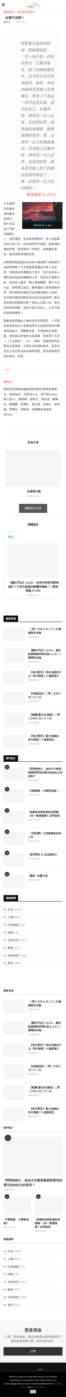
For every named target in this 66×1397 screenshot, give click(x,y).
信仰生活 (13, 940)
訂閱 (33, 1351)
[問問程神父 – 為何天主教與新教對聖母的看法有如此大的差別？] (14, 774)
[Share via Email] (17, 430)
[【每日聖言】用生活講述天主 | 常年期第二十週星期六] (14, 677)
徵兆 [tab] (11, 536)
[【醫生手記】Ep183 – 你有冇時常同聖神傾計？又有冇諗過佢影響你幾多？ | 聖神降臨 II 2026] (33, 561)
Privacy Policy (38, 1387)
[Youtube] (34, 1369)
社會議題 (13, 924)
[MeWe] (39, 1370)
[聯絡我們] (46, 1369)
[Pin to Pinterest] (14, 430)
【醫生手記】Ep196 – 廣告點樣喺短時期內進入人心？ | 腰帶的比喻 (44, 654)
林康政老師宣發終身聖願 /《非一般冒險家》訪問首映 (44, 814)
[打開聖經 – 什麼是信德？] (14, 796)
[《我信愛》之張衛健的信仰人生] (14, 838)
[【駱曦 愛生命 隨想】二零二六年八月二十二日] (14, 720)
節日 (10, 963)
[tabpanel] (33, 570)
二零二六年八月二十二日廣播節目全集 (44, 631)
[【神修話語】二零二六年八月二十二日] (14, 699)
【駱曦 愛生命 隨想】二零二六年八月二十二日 (44, 716)
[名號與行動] (33, 468)
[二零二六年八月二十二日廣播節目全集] (14, 634)
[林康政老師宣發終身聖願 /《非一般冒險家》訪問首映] (14, 817)
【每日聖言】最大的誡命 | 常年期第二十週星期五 (44, 738)
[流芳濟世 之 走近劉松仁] (14, 860)
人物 (10, 917)
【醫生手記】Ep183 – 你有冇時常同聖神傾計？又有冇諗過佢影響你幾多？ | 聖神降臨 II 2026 (33, 586)
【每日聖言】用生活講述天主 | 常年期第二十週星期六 (44, 674)
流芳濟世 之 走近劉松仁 (42, 854)
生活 (10, 909)
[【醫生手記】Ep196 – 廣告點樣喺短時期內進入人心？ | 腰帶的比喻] (14, 656)
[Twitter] (25, 1369)
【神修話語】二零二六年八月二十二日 (44, 695)
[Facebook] (20, 1369)
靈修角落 (8, 12)
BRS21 (7, 22)
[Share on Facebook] (6, 430)
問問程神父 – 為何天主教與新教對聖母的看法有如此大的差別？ (45, 772)
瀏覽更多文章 (33, 508)
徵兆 (8, 370)
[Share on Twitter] (10, 430)
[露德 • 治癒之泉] (14, 881)
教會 (10, 947)
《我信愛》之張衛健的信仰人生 (44, 835)
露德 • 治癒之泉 (38, 875)
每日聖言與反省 (26, 12)
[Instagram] (29, 1369)
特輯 (10, 932)
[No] (61, 1384)
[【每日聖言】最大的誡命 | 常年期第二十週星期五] (14, 741)
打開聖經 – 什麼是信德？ (43, 790)
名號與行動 (33, 491)
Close (33, 1391)
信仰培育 (13, 955)
